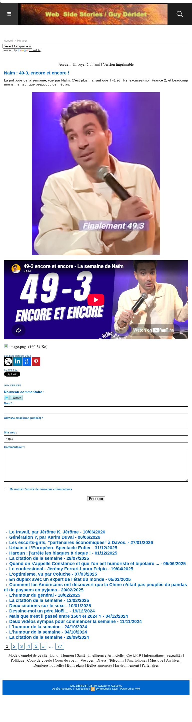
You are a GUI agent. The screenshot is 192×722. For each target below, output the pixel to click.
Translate (34, 50)
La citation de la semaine (35, 558)
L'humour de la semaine (34, 626)
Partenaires (150, 665)
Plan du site (81, 688)
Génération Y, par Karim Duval (41, 537)
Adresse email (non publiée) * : (24, 417)
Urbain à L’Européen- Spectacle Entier (49, 547)
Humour (22, 40)
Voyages (87, 660)
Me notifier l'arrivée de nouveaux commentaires (41, 489)
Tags (115, 688)
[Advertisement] (95, 515)
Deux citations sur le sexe (36, 605)
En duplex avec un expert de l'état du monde (56, 579)
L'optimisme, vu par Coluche (39, 574)
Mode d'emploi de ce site (28, 655)
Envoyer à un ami (86, 64)
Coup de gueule (39, 660)
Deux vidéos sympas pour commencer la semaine (62, 621)
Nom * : (9, 403)
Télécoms (116, 660)
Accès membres (62, 688)
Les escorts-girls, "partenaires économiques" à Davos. (67, 542)
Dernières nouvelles (49, 665)
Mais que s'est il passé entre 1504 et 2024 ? (55, 616)
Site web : (10, 432)
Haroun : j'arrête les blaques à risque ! (49, 553)
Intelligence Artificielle (106, 655)
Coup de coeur (66, 660)
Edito (55, 655)
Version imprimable (118, 64)
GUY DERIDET (12, 385)
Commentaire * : (14, 446)
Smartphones (137, 660)
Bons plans (75, 665)
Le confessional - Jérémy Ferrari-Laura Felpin (57, 568)
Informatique (154, 655)
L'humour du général (31, 595)
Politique (17, 660)
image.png (18, 346)
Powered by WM (130, 688)
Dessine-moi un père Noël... (38, 610)
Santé (81, 655)
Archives (173, 660)
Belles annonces (99, 665)
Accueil (8, 40)
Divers (101, 660)
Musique (156, 660)
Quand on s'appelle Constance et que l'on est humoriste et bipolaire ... (83, 563)
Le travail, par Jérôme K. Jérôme (43, 531)
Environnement (127, 665)
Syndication (103, 688)
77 (59, 646)
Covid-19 (133, 655)
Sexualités (174, 655)
